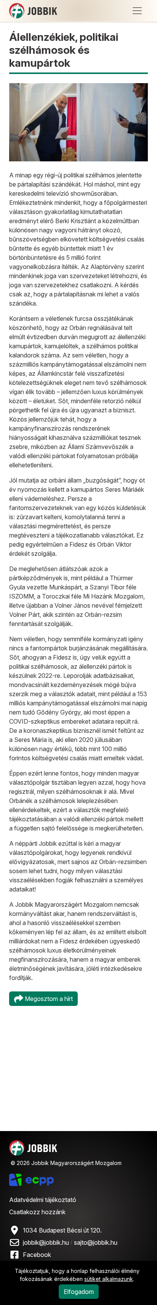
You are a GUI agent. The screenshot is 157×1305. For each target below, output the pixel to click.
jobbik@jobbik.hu (46, 1242)
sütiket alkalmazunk (108, 1279)
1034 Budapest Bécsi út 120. (62, 1230)
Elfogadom (79, 1291)
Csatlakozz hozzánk (37, 1212)
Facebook (37, 1254)
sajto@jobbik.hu (95, 1242)
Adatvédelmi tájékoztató (42, 1200)
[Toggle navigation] (137, 10)
